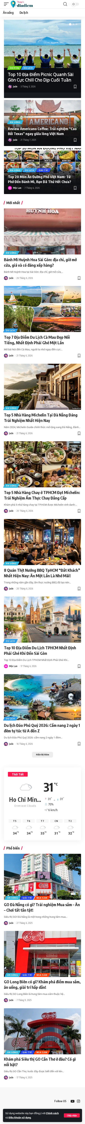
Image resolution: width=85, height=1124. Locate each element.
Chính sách (52, 1113)
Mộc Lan (17, 187)
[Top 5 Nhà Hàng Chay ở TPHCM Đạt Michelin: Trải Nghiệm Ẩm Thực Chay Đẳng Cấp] (42, 464)
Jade (15, 86)
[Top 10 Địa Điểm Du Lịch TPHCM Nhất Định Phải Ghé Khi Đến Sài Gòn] (42, 620)
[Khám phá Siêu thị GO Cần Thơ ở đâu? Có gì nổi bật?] (42, 1031)
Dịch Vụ (14, 68)
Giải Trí (43, 170)
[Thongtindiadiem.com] (24, 4)
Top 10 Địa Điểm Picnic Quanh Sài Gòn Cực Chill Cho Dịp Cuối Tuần (41, 77)
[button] (72, 1115)
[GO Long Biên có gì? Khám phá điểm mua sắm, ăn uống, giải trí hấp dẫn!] (42, 954)
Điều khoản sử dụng (19, 1117)
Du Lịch (28, 68)
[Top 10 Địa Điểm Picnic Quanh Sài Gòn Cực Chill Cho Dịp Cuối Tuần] (42, 44)
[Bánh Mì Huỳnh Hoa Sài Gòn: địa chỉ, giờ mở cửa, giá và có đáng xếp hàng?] (42, 231)
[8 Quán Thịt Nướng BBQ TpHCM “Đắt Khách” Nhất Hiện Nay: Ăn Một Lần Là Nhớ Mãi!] (42, 542)
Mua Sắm (42, 898)
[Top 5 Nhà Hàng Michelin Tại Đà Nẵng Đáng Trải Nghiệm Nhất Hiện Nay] (42, 387)
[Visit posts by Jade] (10, 87)
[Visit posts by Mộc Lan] (10, 188)
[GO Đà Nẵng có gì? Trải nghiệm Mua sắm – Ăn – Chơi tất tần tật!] (42, 877)
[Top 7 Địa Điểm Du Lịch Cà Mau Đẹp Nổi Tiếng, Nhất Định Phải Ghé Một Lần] (42, 309)
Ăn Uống (15, 122)
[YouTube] (73, 1101)
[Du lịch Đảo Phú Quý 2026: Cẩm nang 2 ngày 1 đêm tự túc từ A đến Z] (42, 697)
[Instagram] (78, 1101)
